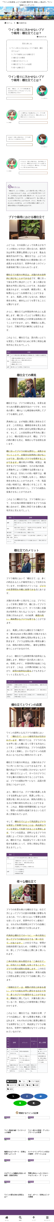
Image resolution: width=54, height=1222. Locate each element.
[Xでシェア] (13, 1096)
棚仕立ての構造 (19, 58)
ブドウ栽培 (35, 1081)
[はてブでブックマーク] (40, 1096)
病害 (11, 1089)
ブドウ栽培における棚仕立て (24, 54)
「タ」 (23, 1081)
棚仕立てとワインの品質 (22, 64)
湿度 (36, 1085)
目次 (24, 43)
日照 (22, 1085)
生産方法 (13, 1081)
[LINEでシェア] (20, 1103)
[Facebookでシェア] (27, 1096)
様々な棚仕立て (19, 68)
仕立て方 (13, 1085)
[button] (34, 1103)
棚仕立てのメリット (20, 61)
